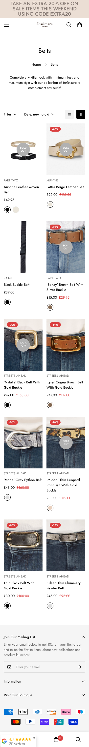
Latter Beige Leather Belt (65, 186)
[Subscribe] (79, 667)
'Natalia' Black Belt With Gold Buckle (22, 385)
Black (7, 210)
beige (50, 204)
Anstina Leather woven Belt (21, 189)
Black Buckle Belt (16, 284)
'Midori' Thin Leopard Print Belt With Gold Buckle (63, 485)
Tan (50, 508)
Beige (16, 210)
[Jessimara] (44, 25)
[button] (79, 24)
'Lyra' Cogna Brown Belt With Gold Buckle (64, 385)
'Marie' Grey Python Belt (23, 479)
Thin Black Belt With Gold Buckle (19, 585)
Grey (7, 497)
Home (36, 64)
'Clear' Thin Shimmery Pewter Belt (63, 585)
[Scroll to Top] (80, 721)
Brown (50, 307)
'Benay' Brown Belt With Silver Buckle (65, 287)
